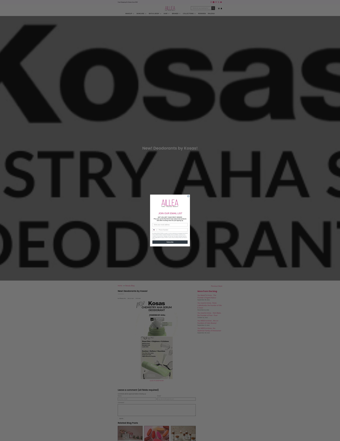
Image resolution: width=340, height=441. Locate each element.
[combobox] (155, 229)
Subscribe (170, 242)
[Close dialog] (188, 196)
